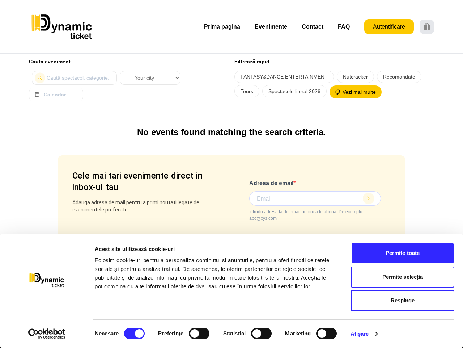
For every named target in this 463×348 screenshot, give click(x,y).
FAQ (344, 27)
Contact (312, 27)
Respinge (403, 300)
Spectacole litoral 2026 (294, 91)
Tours (247, 91)
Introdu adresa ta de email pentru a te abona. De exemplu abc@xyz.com (305, 215)
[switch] (199, 333)
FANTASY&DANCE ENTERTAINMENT (284, 77)
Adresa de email (271, 183)
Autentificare (389, 27)
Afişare (360, 334)
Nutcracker (355, 77)
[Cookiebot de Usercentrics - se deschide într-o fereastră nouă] (46, 333)
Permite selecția (402, 277)
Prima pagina (222, 27)
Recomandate (399, 77)
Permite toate (403, 253)
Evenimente (271, 27)
